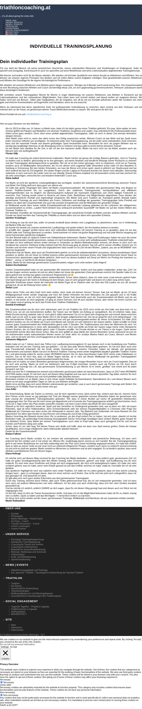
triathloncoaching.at (25, 7)
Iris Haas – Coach (20, 521)
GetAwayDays (18, 611)
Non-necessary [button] (7, 692)
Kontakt (15, 513)
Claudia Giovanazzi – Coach (25, 523)
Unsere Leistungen (20, 526)
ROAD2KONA (12, 28)
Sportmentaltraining (20, 559)
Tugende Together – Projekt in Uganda (30, 606)
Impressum (16, 627)
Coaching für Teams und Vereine (27, 544)
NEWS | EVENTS (14, 24)
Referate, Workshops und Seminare (28, 552)
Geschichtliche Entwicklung (24, 588)
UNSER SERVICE (14, 22)
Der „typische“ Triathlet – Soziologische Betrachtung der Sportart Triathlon (47, 572)
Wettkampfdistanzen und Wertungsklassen (32, 593)
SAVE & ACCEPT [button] (9, 705)
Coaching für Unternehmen (24, 547)
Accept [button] (13, 647)
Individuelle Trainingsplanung (25, 542)
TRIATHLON (12, 26)
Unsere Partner (18, 528)
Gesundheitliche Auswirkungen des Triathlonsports (36, 596)
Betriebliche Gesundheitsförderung (28, 549)
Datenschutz (17, 630)
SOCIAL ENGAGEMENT (17, 30)
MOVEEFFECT (18, 614)
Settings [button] (5, 647)
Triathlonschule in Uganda (24, 609)
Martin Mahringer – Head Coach (27, 518)
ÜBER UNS (11, 20)
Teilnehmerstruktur (20, 591)
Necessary (8, 682)
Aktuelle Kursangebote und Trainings (29, 570)
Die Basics (16, 586)
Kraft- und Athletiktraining (23, 557)
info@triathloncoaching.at (38, 114)
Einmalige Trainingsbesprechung (27, 539)
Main (13, 625)
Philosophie (17, 516)
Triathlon (15, 583)
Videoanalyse (18, 554)
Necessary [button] (5, 679)
